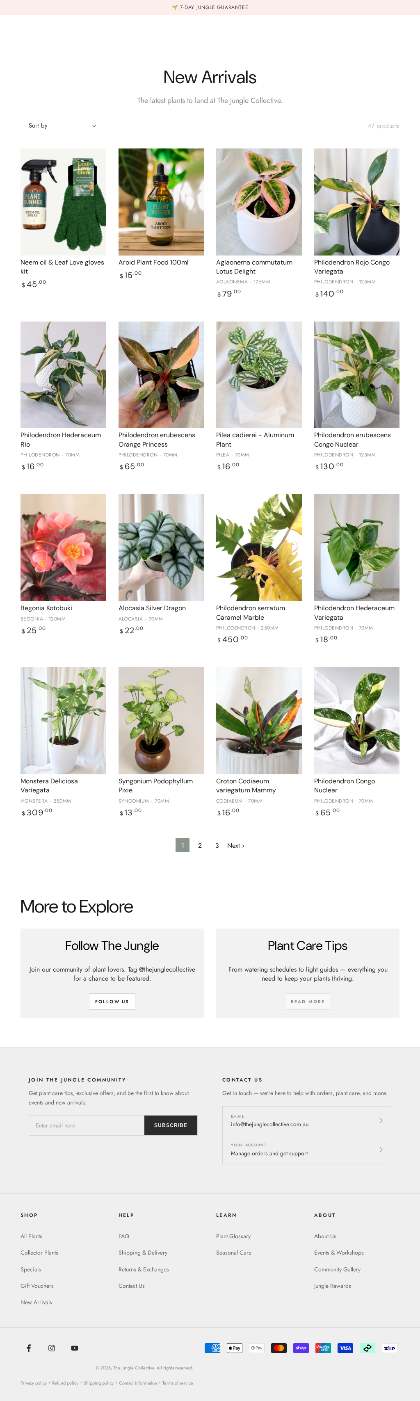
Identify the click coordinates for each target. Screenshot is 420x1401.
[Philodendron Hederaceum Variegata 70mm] (357, 547)
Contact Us (132, 1286)
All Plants (31, 1236)
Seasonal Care (233, 1252)
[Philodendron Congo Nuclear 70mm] (357, 720)
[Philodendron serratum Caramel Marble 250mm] (259, 547)
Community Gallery (337, 1269)
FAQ (124, 1236)
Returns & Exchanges (144, 1269)
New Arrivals (36, 1302)
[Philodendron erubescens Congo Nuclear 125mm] (357, 375)
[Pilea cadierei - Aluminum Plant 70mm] (259, 375)
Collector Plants (39, 1252)
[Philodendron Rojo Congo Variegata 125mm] (357, 202)
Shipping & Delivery (143, 1252)
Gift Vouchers (37, 1286)
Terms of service (177, 1383)
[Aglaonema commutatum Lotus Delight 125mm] (259, 202)
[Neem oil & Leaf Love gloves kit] (63, 202)
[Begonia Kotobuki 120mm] (63, 547)
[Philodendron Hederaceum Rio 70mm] (63, 375)
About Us (325, 1236)
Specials (31, 1269)
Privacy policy (34, 1383)
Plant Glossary (233, 1236)
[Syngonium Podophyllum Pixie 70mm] (161, 720)
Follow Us (112, 1001)
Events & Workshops (339, 1252)
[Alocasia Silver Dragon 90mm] (161, 547)
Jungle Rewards (332, 1286)
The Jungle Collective (133, 1367)
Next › (235, 845)
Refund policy (65, 1383)
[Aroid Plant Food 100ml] (161, 202)
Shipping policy (99, 1383)
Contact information (138, 1383)
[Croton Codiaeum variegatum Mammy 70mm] (259, 720)
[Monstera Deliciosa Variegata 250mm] (63, 720)
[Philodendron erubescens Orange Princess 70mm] (161, 375)
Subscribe (170, 1125)
